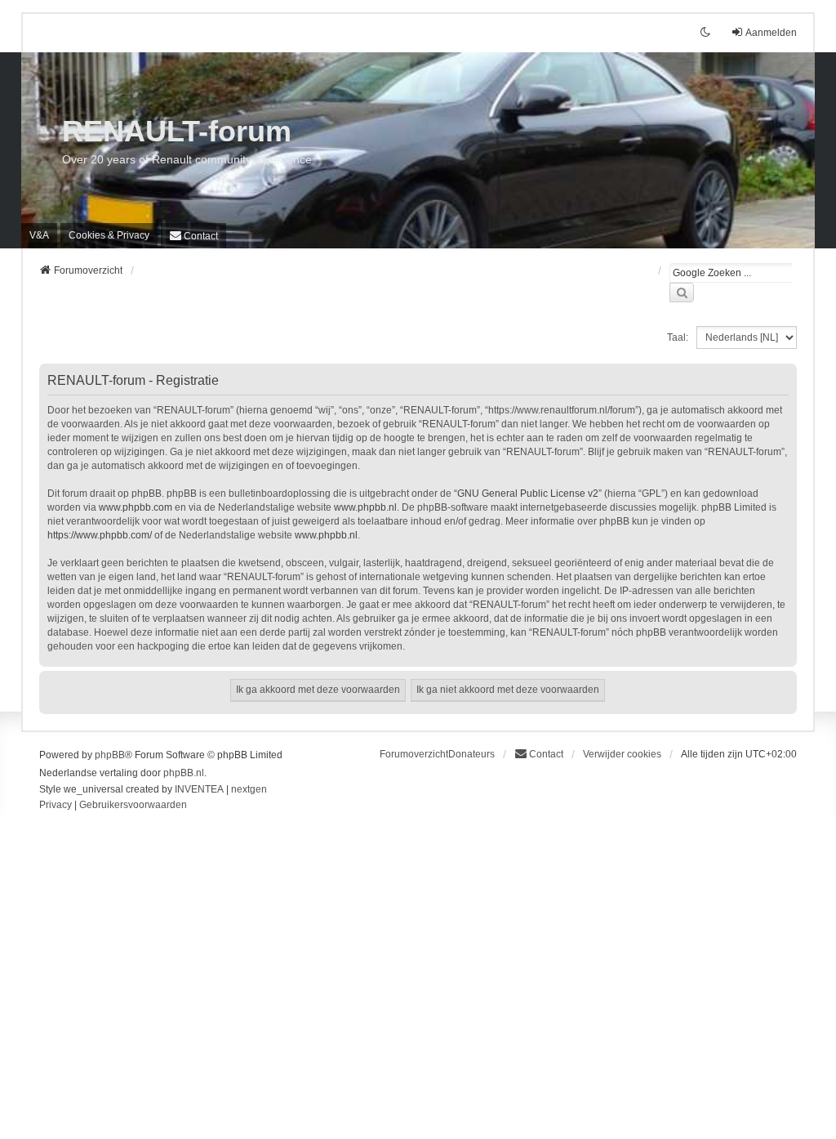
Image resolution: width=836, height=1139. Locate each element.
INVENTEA (199, 789)
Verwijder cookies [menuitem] (622, 754)
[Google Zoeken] (681, 292)
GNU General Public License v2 (527, 493)
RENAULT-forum (176, 131)
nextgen (249, 789)
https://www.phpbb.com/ (99, 535)
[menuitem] (109, 235)
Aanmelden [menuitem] (771, 32)
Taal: (677, 337)
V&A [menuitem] (39, 235)
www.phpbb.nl (365, 507)
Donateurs (471, 754)
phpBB (110, 755)
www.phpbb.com (135, 507)
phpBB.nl (183, 773)
